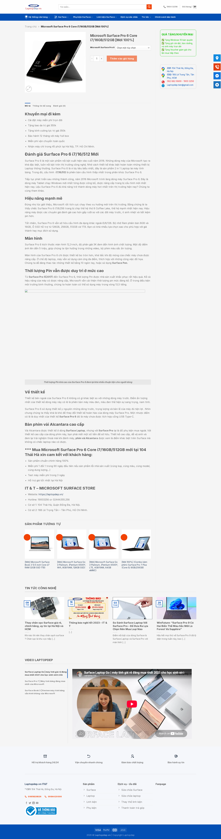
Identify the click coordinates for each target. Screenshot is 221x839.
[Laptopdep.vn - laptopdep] (33, 7)
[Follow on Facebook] (26, 803)
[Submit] (149, 6)
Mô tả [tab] (27, 106)
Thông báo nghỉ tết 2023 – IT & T (88, 624)
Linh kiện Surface (106, 17)
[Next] (151, 553)
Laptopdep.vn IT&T (36, 784)
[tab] (46, 673)
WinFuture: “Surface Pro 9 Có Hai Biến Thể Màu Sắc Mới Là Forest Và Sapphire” (175, 626)
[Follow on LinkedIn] (33, 803)
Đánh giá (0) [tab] (59, 106)
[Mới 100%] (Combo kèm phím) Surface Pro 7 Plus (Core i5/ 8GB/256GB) (134, 565)
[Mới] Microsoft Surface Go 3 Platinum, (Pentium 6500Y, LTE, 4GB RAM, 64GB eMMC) (103, 566)
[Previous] (25, 553)
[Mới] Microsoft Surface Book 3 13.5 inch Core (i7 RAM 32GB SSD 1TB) (37, 565)
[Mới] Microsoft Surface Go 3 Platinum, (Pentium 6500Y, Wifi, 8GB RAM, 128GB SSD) (71, 565)
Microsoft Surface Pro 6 (102, 47)
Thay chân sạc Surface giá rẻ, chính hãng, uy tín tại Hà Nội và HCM (44, 626)
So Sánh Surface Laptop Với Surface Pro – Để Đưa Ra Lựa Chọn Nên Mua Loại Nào (130, 626)
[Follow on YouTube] (37, 803)
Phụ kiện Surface (82, 17)
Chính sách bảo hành (165, 17)
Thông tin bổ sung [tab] (41, 106)
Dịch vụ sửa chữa (129, 17)
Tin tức (145, 17)
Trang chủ (31, 26)
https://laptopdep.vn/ (50, 494)
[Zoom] (29, 89)
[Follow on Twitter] (30, 803)
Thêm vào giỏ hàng (122, 58)
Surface (62, 17)
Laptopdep (129, 835)
